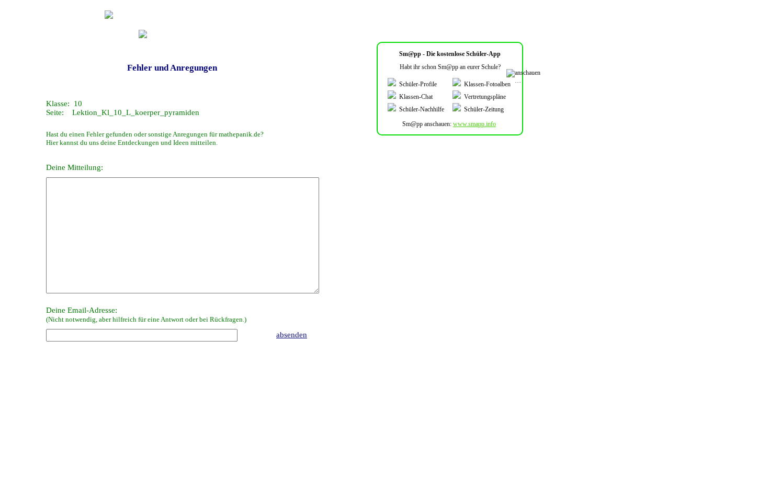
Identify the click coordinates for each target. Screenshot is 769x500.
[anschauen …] (524, 77)
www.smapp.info (474, 124)
